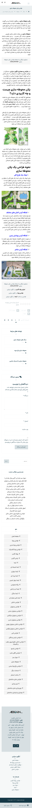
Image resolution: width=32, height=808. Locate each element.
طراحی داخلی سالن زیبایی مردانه (15, 489)
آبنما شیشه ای (15, 567)
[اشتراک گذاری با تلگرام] (5, 320)
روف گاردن (15, 554)
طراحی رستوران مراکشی (14, 615)
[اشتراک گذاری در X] (15, 320)
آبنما (16, 297)
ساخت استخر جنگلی (15, 503)
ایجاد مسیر (11, 104)
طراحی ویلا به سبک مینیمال (15, 492)
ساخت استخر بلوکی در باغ (15, 505)
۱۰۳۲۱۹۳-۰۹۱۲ (13, 722)
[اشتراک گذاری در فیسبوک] (19, 320)
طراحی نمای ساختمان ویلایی (15, 484)
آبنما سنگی (15, 593)
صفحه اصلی (15, 536)
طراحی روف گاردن (15, 781)
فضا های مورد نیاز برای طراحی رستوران (15, 481)
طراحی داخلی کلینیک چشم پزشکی (15, 497)
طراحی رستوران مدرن (14, 620)
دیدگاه (25, 396)
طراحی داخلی (15, 602)
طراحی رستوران (14, 607)
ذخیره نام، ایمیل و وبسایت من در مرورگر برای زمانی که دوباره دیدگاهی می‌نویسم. (16, 441)
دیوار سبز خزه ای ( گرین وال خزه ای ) (15, 478)
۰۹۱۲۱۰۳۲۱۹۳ (14, 62)
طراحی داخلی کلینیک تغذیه (15, 495)
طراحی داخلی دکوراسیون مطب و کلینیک (15, 643)
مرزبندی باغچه (9, 102)
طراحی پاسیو (15, 649)
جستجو (6, 461)
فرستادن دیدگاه (21, 447)
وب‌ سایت (25, 429)
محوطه (24, 313)
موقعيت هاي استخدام (15, 765)
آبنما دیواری (14, 572)
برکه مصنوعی (15, 585)
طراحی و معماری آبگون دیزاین (19, 71)
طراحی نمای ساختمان (15, 679)
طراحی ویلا (20, 293)
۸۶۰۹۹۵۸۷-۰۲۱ (14, 720)
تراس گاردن (14, 558)
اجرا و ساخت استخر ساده (15, 500)
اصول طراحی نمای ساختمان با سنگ (15, 508)
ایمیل (26, 421)
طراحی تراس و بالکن (15, 637)
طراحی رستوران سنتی (14, 611)
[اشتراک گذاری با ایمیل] (16, 322)
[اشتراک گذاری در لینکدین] (8, 320)
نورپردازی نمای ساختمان (14, 688)
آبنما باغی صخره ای (14, 598)
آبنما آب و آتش (14, 589)
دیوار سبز (15, 657)
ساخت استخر (15, 675)
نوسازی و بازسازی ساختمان (15, 693)
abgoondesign (20, 800)
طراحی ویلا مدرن (15, 545)
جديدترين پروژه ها (15, 763)
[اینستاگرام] (17, 745)
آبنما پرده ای (14, 576)
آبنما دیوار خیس (14, 580)
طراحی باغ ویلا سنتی (15, 666)
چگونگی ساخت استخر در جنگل (15, 519)
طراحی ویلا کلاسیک (15, 550)
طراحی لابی (15, 633)
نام (26, 413)
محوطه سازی (26, 34)
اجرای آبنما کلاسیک (15, 511)
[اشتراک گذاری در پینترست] (12, 320)
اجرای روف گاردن (20, 290)
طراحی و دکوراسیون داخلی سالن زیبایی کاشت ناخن (15, 515)
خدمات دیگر (15, 671)
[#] (14, 745)
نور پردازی (15, 684)
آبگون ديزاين (23, 310)
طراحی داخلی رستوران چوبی (14, 624)
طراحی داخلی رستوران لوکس (14, 629)
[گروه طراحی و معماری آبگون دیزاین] (16, 3)
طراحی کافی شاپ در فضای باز (15, 486)
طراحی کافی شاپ (15, 653)
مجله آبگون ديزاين (15, 767)
